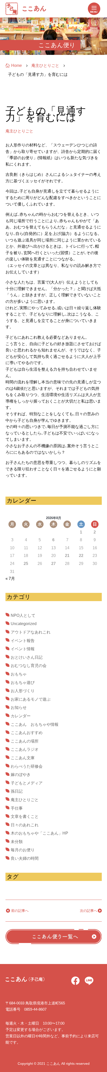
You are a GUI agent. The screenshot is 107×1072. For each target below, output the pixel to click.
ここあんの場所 (25, 741)
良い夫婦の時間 (25, 858)
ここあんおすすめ (27, 733)
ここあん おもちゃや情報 (34, 724)
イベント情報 (23, 649)
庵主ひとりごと (19, 131)
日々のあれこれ (25, 825)
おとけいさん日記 (27, 657)
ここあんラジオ (25, 749)
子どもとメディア (27, 783)
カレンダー (21, 716)
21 (67, 555)
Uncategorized (24, 624)
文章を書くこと (25, 816)
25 (26, 563)
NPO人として (23, 615)
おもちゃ (19, 674)
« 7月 (10, 578)
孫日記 (17, 791)
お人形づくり (23, 691)
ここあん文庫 (23, 758)
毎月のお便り (23, 850)
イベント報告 (23, 641)
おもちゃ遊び (23, 682)
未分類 (17, 842)
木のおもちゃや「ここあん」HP (39, 833)
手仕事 (17, 808)
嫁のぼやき (21, 774)
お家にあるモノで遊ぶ (31, 699)
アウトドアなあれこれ (31, 632)
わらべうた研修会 (27, 766)
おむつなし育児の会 (29, 665)
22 (81, 555)
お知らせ (19, 707)
